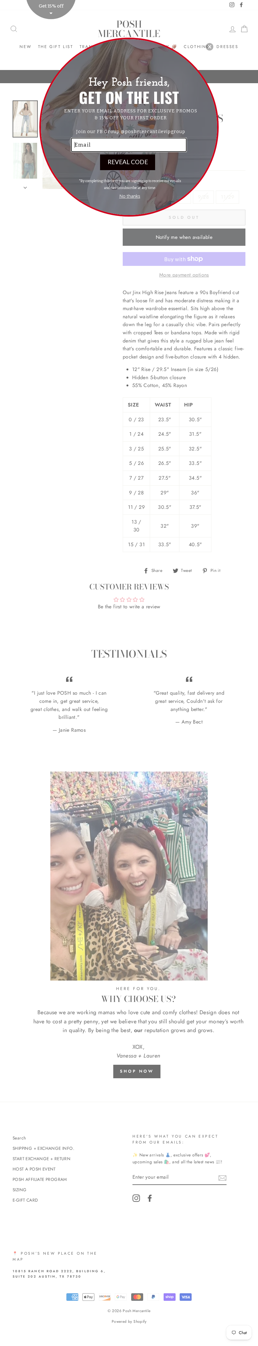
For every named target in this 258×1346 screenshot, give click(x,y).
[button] (209, 47)
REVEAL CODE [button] (128, 161)
